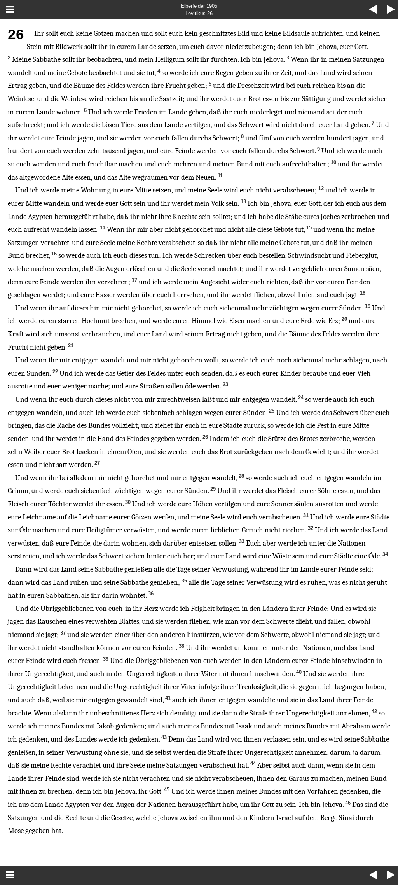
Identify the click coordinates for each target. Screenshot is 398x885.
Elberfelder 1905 (199, 6)
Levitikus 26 (199, 13)
